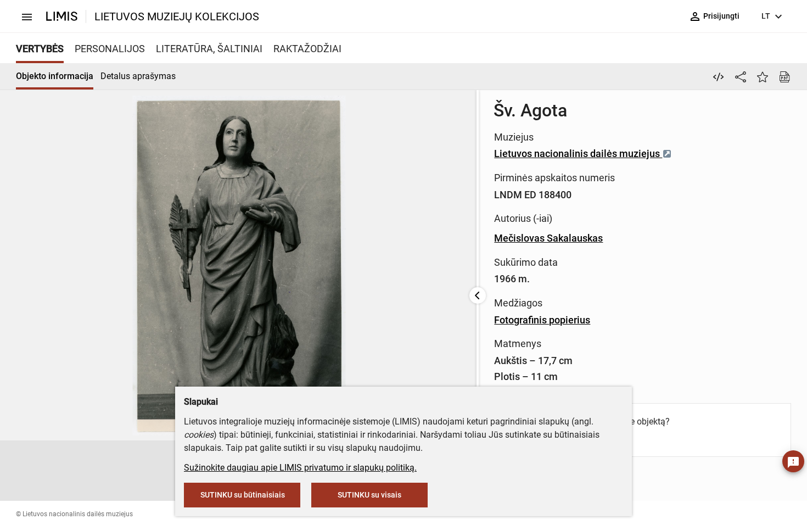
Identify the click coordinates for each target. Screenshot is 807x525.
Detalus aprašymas (138, 76)
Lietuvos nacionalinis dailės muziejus (578, 153)
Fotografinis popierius (542, 320)
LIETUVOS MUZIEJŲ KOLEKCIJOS (176, 16)
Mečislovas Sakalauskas (548, 238)
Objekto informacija (54, 76)
